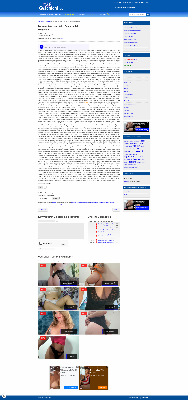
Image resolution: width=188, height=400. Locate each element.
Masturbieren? (110, 283)
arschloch (136, 141)
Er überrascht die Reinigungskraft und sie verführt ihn (105, 234)
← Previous (43, 209)
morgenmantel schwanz (44, 204)
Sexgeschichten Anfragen (131, 46)
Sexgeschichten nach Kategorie (132, 30)
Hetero (49, 21)
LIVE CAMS (81, 14)
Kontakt (145, 397)
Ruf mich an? (110, 332)
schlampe (127, 159)
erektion (126, 146)
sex (143, 159)
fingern (143, 146)
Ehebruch (126, 79)
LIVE (43, 265)
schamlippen (142, 156)
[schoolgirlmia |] (58, 358)
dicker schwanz (94, 202)
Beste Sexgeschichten (130, 33)
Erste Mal (126, 91)
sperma (58, 204)
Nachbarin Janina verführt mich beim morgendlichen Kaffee (106, 228)
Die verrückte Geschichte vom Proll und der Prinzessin (105, 230)
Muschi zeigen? (68, 283)
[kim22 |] (99, 310)
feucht (130, 146)
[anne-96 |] (58, 286)
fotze (125, 149)
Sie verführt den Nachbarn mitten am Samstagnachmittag (106, 236)
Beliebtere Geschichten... (130, 167)
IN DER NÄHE (69, 14)
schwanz (53, 204)
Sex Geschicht (42, 21)
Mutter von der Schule (104, 226)
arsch (131, 141)
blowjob (126, 143)
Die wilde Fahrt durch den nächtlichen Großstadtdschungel (106, 232)
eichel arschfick (103, 202)
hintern (134, 149)
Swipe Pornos (128, 192)
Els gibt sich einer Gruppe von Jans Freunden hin (106, 240)
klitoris (139, 149)
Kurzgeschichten (128, 113)
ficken (86, 102)
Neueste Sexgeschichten (130, 27)
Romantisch (127, 101)
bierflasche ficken (84, 202)
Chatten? (70, 307)
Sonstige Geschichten (130, 104)
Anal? (72, 356)
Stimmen (55, 198)
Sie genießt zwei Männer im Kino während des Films (105, 238)
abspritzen (126, 141)
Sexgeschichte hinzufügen (131, 42)
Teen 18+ (126, 88)
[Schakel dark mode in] (4, 396)
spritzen (63, 204)
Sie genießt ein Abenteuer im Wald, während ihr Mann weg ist (106, 242)
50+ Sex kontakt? (128, 62)
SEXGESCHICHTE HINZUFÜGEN (50, 14)
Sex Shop (103, 14)
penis (136, 157)
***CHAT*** (92, 14)
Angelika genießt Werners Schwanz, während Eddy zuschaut (106, 224)
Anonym (62, 38)
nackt (135, 154)
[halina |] (99, 286)
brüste (140, 143)
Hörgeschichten (128, 36)
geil (108, 202)
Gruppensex (127, 82)
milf (132, 152)
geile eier (112, 202)
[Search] (148, 14)
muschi (138, 151)
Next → (116, 209)
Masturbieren (127, 98)
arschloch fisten (75, 202)
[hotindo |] (58, 310)
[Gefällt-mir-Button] (40, 187)
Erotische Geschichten (130, 39)
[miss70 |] (58, 334)
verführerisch (132, 164)
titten (143, 162)
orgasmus (129, 156)
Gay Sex (126, 110)
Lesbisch (126, 107)
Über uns (126, 49)
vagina (125, 164)
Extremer (126, 85)
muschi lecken (128, 154)
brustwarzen (133, 143)
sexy (126, 162)
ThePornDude (128, 195)
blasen (142, 141)
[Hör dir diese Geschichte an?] (41, 47)
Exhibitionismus (128, 94)
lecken (127, 152)
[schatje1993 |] (99, 334)
